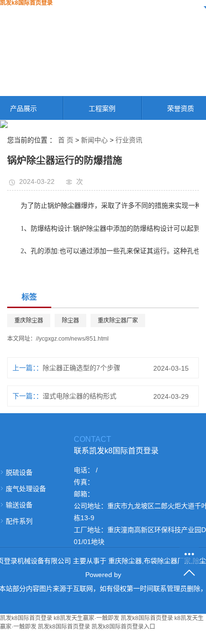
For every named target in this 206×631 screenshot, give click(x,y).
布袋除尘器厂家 (167, 561)
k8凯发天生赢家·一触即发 (86, 618)
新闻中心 (94, 140)
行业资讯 (128, 140)
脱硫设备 (19, 472)
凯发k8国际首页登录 (26, 618)
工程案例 (102, 108)
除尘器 (70, 320)
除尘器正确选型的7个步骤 (81, 368)
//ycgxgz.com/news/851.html (72, 338)
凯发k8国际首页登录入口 (123, 626)
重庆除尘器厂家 (118, 320)
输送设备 (19, 505)
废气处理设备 (26, 488)
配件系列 (19, 521)
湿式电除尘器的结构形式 (79, 396)
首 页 (65, 140)
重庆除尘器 (28, 320)
